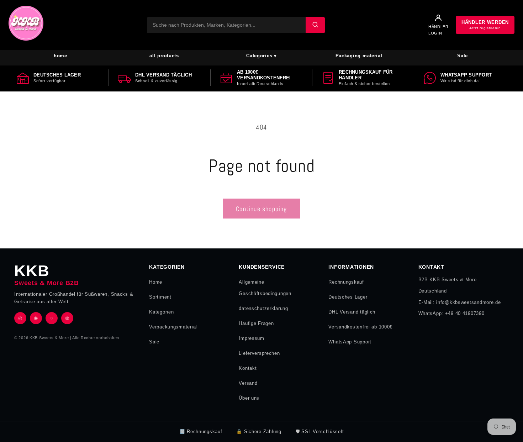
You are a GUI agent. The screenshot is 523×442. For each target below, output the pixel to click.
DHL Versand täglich (351, 312)
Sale (462, 55)
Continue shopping (261, 209)
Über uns (249, 398)
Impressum (251, 338)
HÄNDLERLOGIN (438, 30)
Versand (248, 383)
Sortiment (160, 297)
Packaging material (359, 55)
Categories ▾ (261, 55)
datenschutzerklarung (263, 308)
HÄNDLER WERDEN (485, 25)
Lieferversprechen (259, 353)
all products (164, 55)
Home (155, 282)
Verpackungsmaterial (173, 327)
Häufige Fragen (256, 323)
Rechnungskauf (346, 282)
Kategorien (161, 312)
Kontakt (248, 368)
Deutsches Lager (347, 297)
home (60, 55)
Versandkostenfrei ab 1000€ (360, 327)
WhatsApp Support (349, 341)
